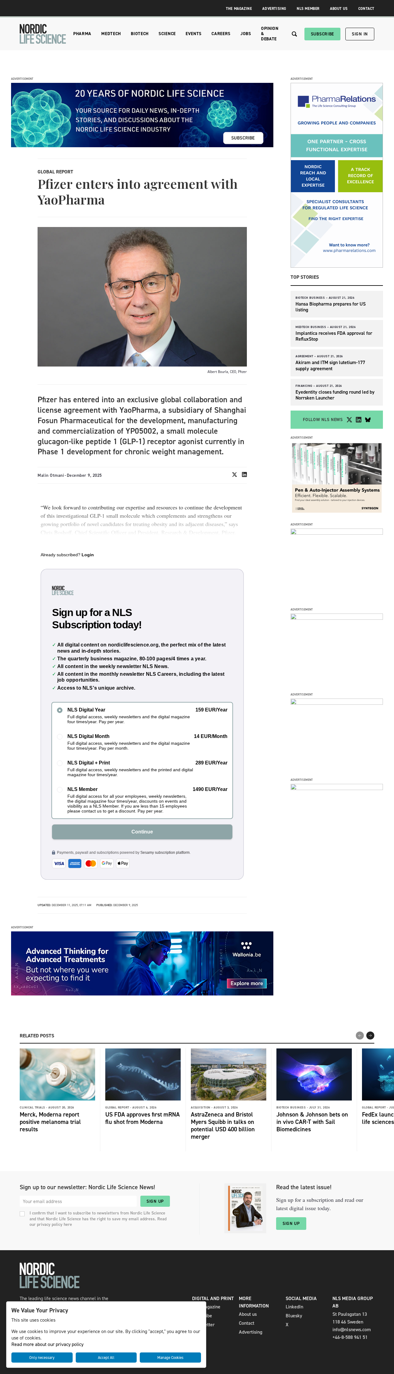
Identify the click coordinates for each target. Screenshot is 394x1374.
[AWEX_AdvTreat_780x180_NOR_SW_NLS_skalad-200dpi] (142, 994)
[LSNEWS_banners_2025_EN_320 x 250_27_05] (337, 618)
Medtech (111, 34)
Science (167, 34)
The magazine (206, 1306)
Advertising (274, 8)
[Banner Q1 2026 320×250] (337, 533)
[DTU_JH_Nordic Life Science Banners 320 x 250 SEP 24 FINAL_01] (337, 788)
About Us (339, 8)
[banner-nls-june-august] (142, 145)
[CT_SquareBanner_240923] (337, 703)
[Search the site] (294, 34)
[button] (370, 1036)
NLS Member (308, 8)
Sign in (360, 34)
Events (194, 34)
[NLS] (43, 34)
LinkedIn (294, 1306)
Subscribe (322, 34)
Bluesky (294, 1315)
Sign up (155, 1201)
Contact (366, 8)
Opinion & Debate (270, 34)
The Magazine (239, 8)
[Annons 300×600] (337, 266)
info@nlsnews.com (351, 1329)
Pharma (82, 34)
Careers (221, 34)
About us (248, 1314)
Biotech (140, 34)
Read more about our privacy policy (47, 1344)
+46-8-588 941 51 (350, 1337)
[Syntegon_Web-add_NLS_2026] (337, 512)
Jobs (245, 34)
